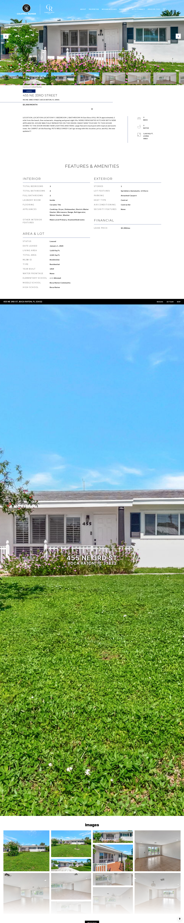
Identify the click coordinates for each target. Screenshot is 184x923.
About (83, 9)
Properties (94, 9)
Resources (124, 9)
